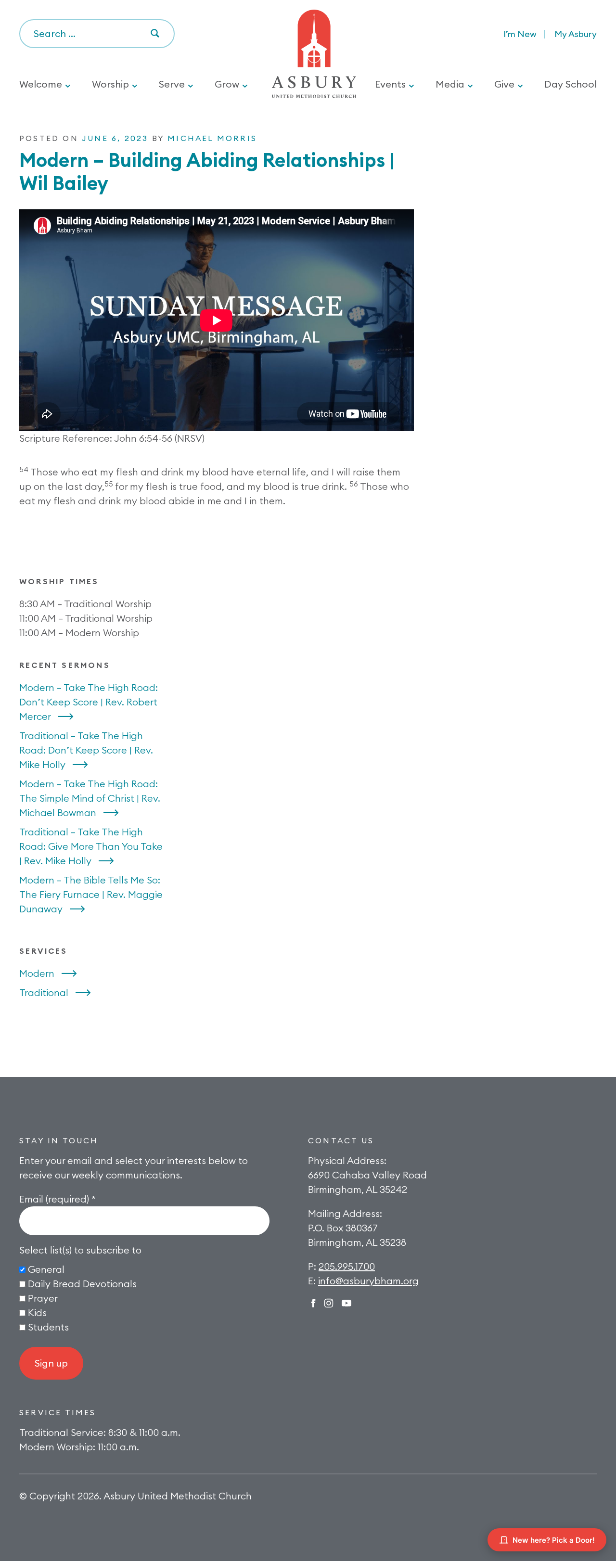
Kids (37, 1312)
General (46, 1269)
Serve (172, 84)
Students (48, 1327)
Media (450, 84)
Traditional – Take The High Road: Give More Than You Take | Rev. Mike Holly (91, 846)
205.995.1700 (347, 1266)
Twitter (346, 1303)
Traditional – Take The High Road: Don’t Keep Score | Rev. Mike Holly (86, 749)
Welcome (40, 84)
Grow (227, 84)
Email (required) (57, 1199)
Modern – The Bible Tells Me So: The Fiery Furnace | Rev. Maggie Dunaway (91, 894)
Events (390, 84)
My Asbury (575, 33)
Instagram (328, 1303)
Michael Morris (212, 138)
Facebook (313, 1303)
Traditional (43, 992)
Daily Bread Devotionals (82, 1284)
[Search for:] (97, 34)
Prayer (43, 1298)
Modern (36, 973)
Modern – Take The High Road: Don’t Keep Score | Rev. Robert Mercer (88, 701)
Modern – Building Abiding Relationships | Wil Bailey (207, 171)
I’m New (520, 33)
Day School (570, 84)
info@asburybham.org (368, 1281)
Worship (110, 84)
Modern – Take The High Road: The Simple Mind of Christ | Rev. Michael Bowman (89, 798)
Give (504, 84)
